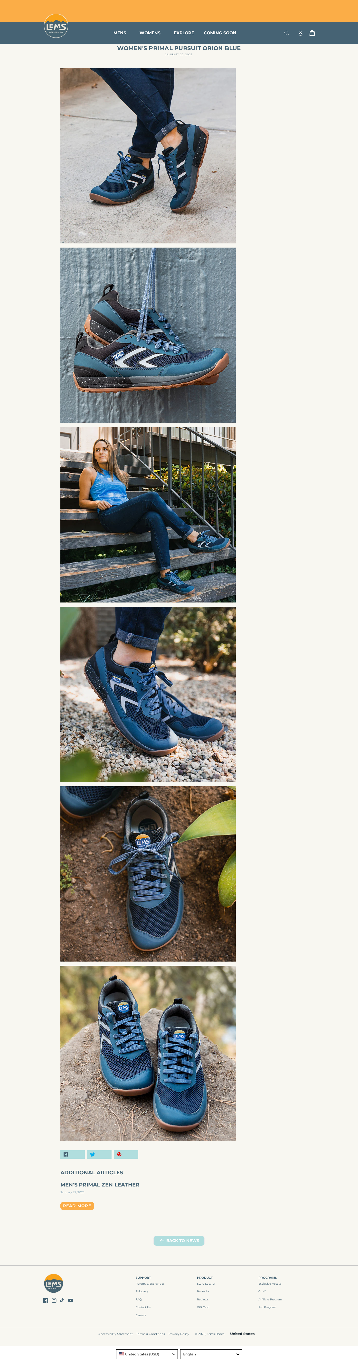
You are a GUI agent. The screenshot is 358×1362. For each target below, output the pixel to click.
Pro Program (267, 1307)
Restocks (203, 1291)
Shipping (142, 1291)
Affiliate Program (270, 1299)
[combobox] (147, 1354)
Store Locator (282, 5)
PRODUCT (205, 1277)
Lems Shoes (215, 1334)
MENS (119, 32)
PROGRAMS (267, 1277)
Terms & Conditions (150, 1334)
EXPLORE (184, 32)
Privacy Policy (179, 1334)
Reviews (203, 1299)
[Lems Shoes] (53, 1284)
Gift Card (203, 1307)
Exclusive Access (269, 1283)
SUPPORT (143, 1277)
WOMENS (150, 32)
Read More (77, 1206)
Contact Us (143, 1307)
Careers (141, 1315)
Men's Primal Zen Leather (100, 1185)
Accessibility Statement (115, 1334)
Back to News (182, 1240)
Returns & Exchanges (150, 1283)
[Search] (287, 33)
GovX (262, 1291)
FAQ (139, 1299)
